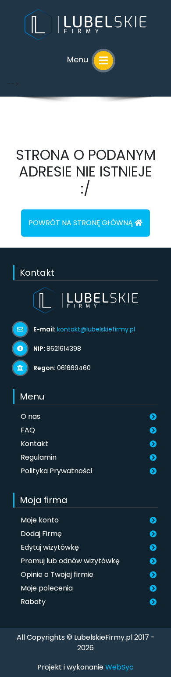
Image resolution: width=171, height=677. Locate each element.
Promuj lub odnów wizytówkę (70, 561)
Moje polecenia (47, 588)
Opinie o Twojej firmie (57, 574)
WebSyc (119, 667)
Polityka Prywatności (56, 471)
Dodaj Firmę (41, 534)
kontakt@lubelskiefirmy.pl (96, 329)
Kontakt (34, 444)
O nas (30, 416)
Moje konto (40, 520)
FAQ (28, 430)
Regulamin (39, 457)
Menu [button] (78, 59)
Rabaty (33, 602)
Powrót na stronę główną (81, 223)
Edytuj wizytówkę (50, 547)
